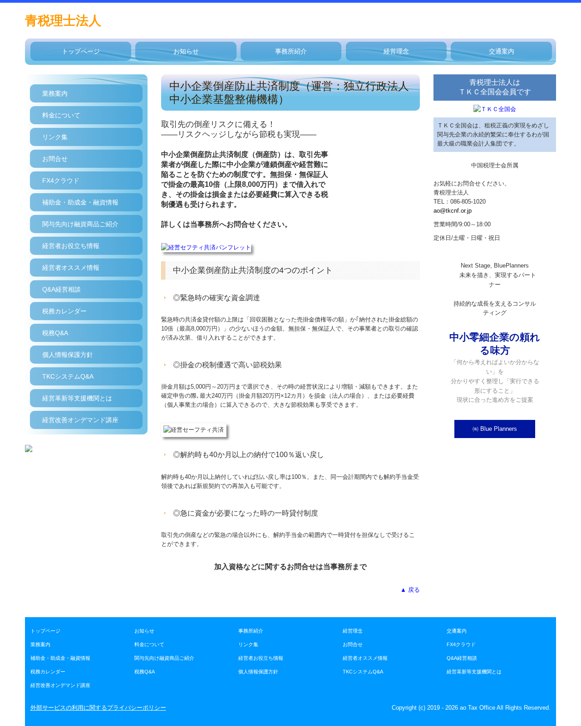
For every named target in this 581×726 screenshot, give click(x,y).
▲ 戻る (410, 589)
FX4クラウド (60, 180)
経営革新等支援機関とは (77, 398)
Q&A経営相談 (61, 289)
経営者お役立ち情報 (70, 245)
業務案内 (55, 93)
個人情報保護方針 (67, 354)
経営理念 (396, 51)
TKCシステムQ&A (68, 376)
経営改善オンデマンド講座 (80, 420)
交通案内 (501, 51)
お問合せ (55, 158)
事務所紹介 (291, 51)
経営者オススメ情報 (70, 267)
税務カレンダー (64, 311)
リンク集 (55, 137)
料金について (61, 115)
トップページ (81, 51)
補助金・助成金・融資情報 (80, 202)
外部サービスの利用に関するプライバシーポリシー (98, 707)
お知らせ (186, 51)
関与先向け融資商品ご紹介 (80, 224)
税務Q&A (55, 332)
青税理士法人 (63, 21)
